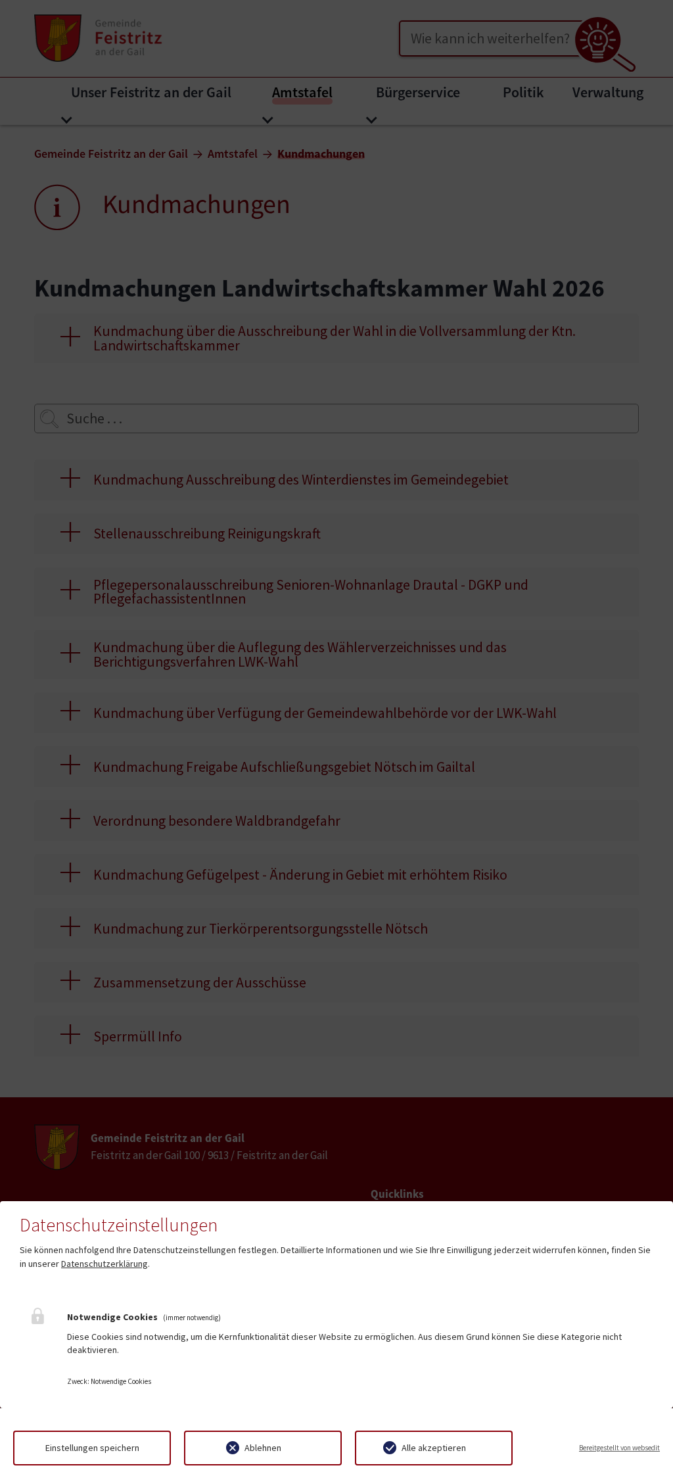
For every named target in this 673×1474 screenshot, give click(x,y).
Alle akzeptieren (434, 1448)
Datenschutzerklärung (104, 1264)
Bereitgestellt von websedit (619, 1447)
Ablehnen (262, 1448)
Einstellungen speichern (92, 1448)
